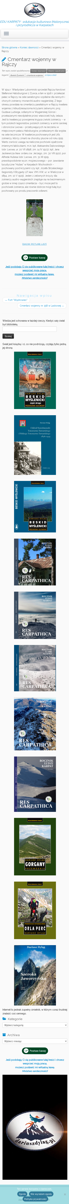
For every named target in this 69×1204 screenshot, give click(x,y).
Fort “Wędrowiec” (16, 300)
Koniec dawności (29, 47)
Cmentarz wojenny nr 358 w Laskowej (42, 305)
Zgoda (22, 1194)
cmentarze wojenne (34, 75)
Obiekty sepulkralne (56, 71)
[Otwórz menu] (6, 33)
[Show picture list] (34, 244)
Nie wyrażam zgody (41, 1194)
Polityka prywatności (35, 1199)
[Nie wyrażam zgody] (64, 1194)
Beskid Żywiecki (17, 75)
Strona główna (9, 47)
